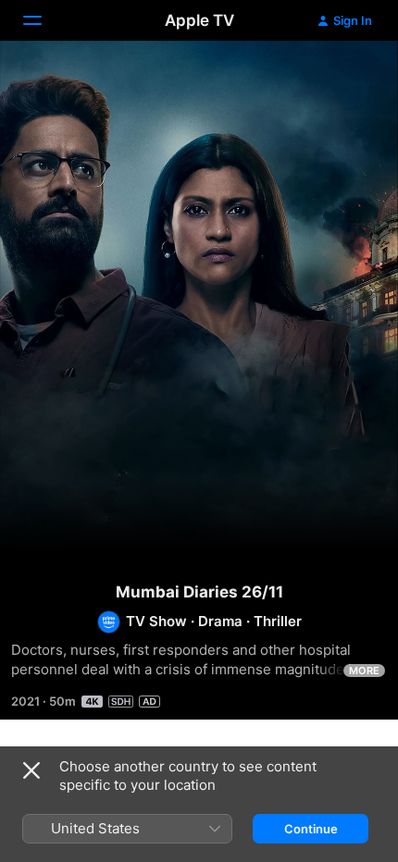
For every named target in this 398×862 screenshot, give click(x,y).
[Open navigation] (43, 20)
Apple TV (199, 20)
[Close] (31, 770)
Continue (311, 828)
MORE (364, 670)
